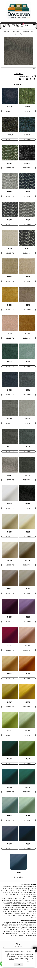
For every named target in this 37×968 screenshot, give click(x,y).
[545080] (27, 784)
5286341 (27, 135)
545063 (9, 532)
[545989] (27, 103)
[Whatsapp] (4, 25)
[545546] (27, 330)
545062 (27, 532)
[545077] (10, 727)
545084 (27, 844)
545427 (9, 163)
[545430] (27, 216)
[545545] (10, 301)
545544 (27, 305)
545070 (27, 645)
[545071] (10, 642)
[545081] (10, 784)
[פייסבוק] (17, 25)
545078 (27, 759)
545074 (27, 702)
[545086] (18, 869)
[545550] (27, 386)
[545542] (27, 273)
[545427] (10, 160)
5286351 (10, 135)
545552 (27, 418)
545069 (9, 617)
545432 (27, 248)
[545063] (10, 528)
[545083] (10, 812)
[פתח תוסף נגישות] (35, 949)
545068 (27, 617)
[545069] (10, 613)
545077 (9, 730)
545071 (9, 645)
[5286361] (27, 160)
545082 (27, 816)
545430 (27, 220)
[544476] (27, 500)
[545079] (10, 755)
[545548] (27, 358)
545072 (27, 674)
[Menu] (34, 25)
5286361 (27, 163)
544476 (27, 503)
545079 (9, 759)
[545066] (27, 585)
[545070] (27, 642)
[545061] (10, 500)
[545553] (10, 415)
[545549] (10, 358)
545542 (27, 277)
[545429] (10, 188)
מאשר (18, 964)
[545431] (10, 216)
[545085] (10, 840)
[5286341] (27, 131)
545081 (9, 787)
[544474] (10, 472)
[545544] (27, 301)
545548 (27, 362)
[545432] (27, 245)
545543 (9, 277)
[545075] (10, 699)
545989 (27, 106)
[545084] (27, 840)
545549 (9, 362)
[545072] (27, 670)
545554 (27, 447)
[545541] (10, 245)
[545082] (27, 812)
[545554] (27, 443)
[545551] (10, 386)
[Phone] (8, 25)
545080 (27, 787)
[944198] (10, 103)
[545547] (10, 330)
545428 (27, 191)
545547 (9, 333)
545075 (9, 702)
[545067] (10, 585)
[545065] (10, 557)
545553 (9, 418)
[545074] (27, 699)
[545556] (27, 472)
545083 (9, 816)
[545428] (27, 188)
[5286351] (10, 131)
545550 (27, 390)
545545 (9, 305)
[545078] (27, 755)
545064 (27, 560)
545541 (9, 248)
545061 (9, 503)
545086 (18, 872)
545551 (9, 390)
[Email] (13, 25)
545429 (9, 191)
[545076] (27, 727)
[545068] (27, 613)
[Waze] (26, 25)
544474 (9, 475)
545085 (9, 844)
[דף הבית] (18, 10)
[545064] (27, 557)
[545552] (27, 415)
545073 (9, 674)
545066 (27, 589)
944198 (9, 106)
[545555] (10, 443)
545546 (27, 333)
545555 (9, 447)
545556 (27, 475)
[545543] (10, 273)
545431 (9, 220)
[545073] (10, 670)
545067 (9, 589)
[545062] (27, 528)
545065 (9, 560)
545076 (27, 730)
